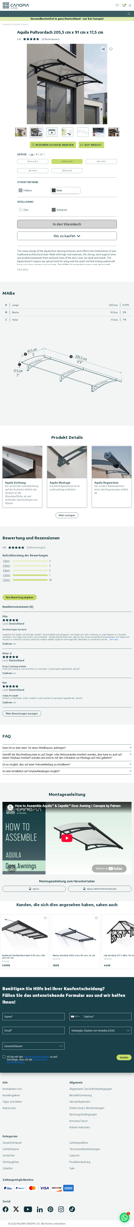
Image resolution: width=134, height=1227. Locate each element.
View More (22, 269)
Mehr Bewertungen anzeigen (22, 713)
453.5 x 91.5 (67, 170)
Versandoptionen (79, 1101)
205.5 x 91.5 (67, 161)
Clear (25, 209)
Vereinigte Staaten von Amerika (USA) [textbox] (93, 1030)
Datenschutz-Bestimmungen (86, 1108)
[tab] (32, 154)
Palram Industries (79, 1127)
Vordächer (16, 24)
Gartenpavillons (78, 1142)
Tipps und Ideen (12, 1101)
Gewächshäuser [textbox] (13, 1046)
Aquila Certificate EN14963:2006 (101, 889)
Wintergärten (11, 1162)
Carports (74, 1155)
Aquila (25, 24)
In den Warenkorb (67, 224)
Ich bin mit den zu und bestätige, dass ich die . (32, 1059)
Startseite (6, 24)
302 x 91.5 (101, 161)
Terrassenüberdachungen (84, 1149)
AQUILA (35, 889)
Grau (59, 190)
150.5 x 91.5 (33, 161)
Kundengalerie (11, 1095)
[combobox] (75, 1016)
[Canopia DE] (15, 5)
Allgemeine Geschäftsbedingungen (90, 1089)
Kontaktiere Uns (12, 1089)
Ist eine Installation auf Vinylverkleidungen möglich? (31, 771)
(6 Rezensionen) (50, 39)
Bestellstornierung (80, 1095)
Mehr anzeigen (67, 515)
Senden (124, 1057)
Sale (72, 1168)
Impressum (9, 1108)
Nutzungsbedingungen (36, 1056)
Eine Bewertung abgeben (20, 597)
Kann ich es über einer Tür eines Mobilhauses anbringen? (34, 747)
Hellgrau (27, 190)
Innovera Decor (78, 1121)
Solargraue (62, 209)
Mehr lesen (113, 639)
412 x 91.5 (33, 170)
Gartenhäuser (11, 1149)
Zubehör (8, 1168)
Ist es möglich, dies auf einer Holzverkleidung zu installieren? (36, 764)
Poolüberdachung (79, 1162)
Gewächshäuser (12, 1142)
